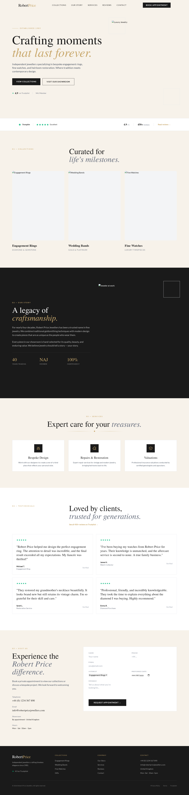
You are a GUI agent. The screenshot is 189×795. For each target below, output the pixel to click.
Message (93, 681)
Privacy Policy (155, 786)
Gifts (57, 773)
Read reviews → (164, 124)
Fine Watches (60, 769)
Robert (27, 5)
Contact (122, 5)
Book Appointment (157, 5)
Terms (165, 786)
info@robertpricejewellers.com (28, 710)
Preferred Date (139, 671)
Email (91, 662)
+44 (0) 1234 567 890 (23, 700)
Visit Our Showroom (58, 82)
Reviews (106, 5)
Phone (135, 653)
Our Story (77, 5)
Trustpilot (173, 786)
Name (91, 653)
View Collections (26, 81)
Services (92, 5)
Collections (59, 5)
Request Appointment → (107, 702)
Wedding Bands (61, 765)
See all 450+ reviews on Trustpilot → (83, 524)
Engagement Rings (62, 761)
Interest (93, 671)
